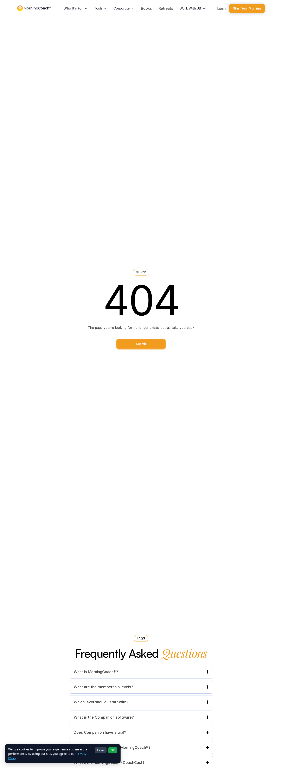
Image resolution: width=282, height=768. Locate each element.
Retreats (165, 8)
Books (146, 8)
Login (221, 8)
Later (100, 750)
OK (113, 750)
